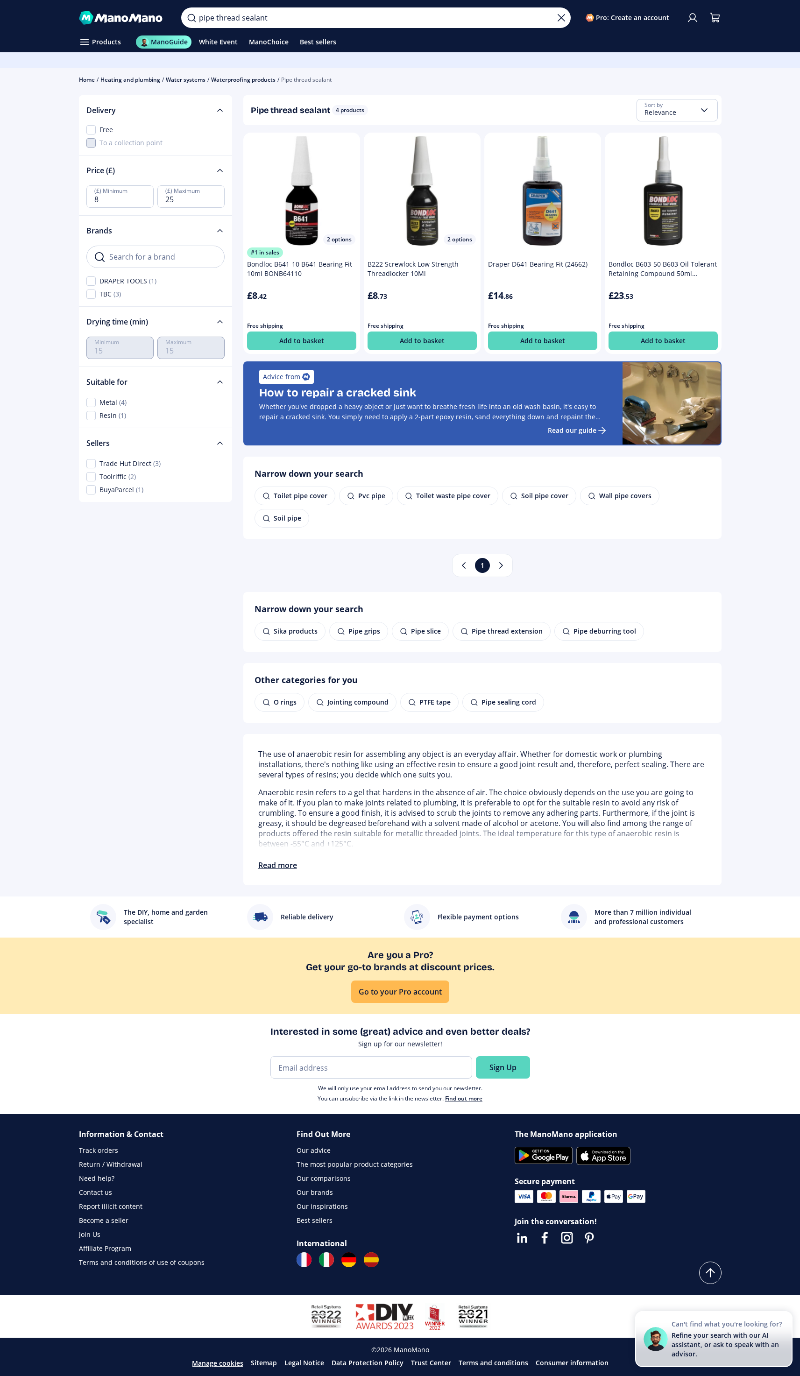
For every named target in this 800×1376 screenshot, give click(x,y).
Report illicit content (110, 1206)
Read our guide (572, 430)
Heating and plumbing (130, 80)
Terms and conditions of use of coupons (142, 1262)
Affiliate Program (105, 1248)
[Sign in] (692, 17)
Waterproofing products (243, 80)
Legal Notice (304, 1362)
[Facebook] (544, 1237)
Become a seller (103, 1220)
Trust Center (431, 1362)
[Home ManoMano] (122, 17)
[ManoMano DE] (348, 1259)
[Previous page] (463, 565)
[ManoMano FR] (304, 1259)
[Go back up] (710, 1273)
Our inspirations (322, 1206)
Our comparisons (324, 1178)
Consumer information (572, 1362)
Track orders (98, 1150)
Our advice (314, 1150)
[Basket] (715, 17)
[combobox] (677, 110)
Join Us (89, 1234)
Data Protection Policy (368, 1362)
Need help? (96, 1178)
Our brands (315, 1192)
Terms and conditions (493, 1362)
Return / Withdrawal (110, 1164)
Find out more (463, 1098)
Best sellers (315, 1220)
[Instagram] (566, 1237)
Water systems (185, 80)
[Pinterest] (589, 1237)
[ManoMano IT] (326, 1259)
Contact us (95, 1192)
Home (87, 80)
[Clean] (561, 17)
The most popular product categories (355, 1164)
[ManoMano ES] (371, 1259)
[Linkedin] (522, 1237)
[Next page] (501, 565)
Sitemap (264, 1362)
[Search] (191, 17)
